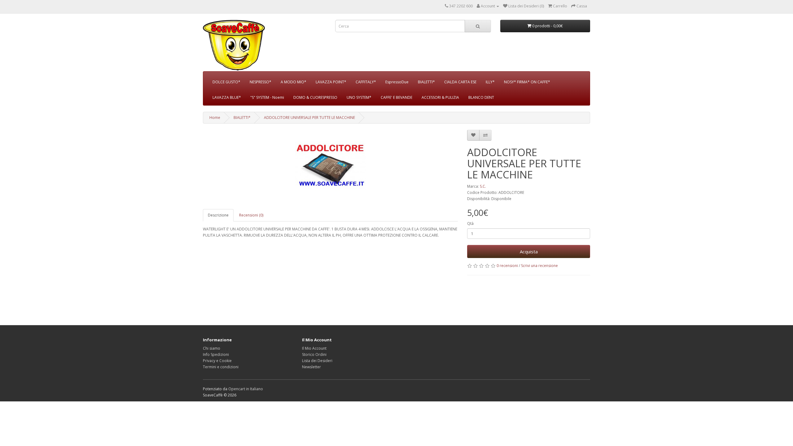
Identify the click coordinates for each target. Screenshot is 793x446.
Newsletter (311, 366)
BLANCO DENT (481, 97)
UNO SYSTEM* (359, 97)
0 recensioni (507, 265)
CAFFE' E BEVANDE (396, 97)
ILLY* (490, 82)
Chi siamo (211, 348)
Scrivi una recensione (539, 265)
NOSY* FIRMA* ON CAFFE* (527, 82)
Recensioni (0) (251, 215)
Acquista (529, 251)
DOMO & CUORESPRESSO (315, 97)
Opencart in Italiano (245, 388)
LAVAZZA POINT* (331, 82)
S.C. (483, 186)
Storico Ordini (314, 354)
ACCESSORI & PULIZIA (440, 97)
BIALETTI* (426, 82)
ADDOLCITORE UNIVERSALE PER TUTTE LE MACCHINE (309, 117)
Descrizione (218, 215)
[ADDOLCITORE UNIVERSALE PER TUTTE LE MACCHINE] (330, 166)
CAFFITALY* (366, 82)
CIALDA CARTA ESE (460, 82)
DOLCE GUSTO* (226, 82)
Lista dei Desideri (317, 360)
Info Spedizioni (216, 354)
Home (214, 117)
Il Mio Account (314, 348)
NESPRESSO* (260, 82)
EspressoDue (397, 82)
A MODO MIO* (293, 82)
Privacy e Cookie (217, 360)
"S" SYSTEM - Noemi (267, 97)
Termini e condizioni (221, 366)
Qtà (470, 223)
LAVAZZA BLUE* (226, 97)
